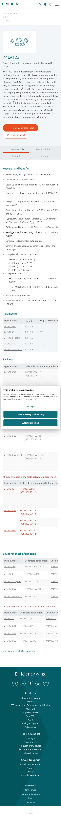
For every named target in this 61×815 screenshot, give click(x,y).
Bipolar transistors (30, 698)
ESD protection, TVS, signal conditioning (30, 705)
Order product (18, 135)
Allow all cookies (30, 422)
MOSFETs (30, 708)
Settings (30, 406)
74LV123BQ (10, 326)
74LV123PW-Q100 (13, 349)
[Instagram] (38, 683)
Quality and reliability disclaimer (19, 651)
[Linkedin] (22, 683)
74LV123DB (10, 510)
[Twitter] (15, 683)
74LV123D (9, 332)
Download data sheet (23, 128)
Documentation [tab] (43, 149)
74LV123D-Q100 (12, 338)
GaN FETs (30, 716)
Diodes (30, 701)
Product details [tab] (16, 149)
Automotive (30, 727)
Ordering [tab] (43, 156)
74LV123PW (10, 343)
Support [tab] (16, 156)
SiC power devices (30, 712)
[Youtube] (46, 683)
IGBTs (30, 719)
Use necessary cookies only (30, 414)
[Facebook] (30, 683)
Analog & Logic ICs (30, 723)
